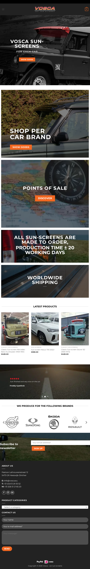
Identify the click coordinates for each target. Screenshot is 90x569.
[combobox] (45, 507)
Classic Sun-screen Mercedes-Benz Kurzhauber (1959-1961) (13, 351)
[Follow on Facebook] (4, 493)
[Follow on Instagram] (8, 493)
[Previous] (5, 381)
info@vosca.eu (11, 481)
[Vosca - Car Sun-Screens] (45, 9)
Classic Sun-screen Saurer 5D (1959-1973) (73, 351)
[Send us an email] (12, 493)
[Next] (85, 381)
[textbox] (44, 507)
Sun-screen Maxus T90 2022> (43, 350)
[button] (3, 9)
